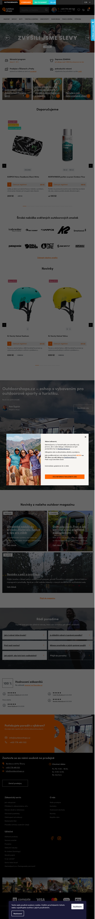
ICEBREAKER (26, 2)
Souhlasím (76, 906)
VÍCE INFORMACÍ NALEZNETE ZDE (64, 477)
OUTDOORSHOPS (11, 2)
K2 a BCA (54, 2)
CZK (84, 2)
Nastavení (17, 913)
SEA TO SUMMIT (41, 2)
